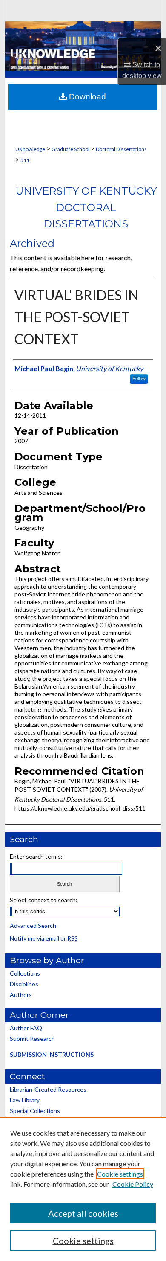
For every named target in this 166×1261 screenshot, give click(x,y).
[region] (83, 1189)
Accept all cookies (83, 1213)
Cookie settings (120, 1174)
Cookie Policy (132, 1184)
